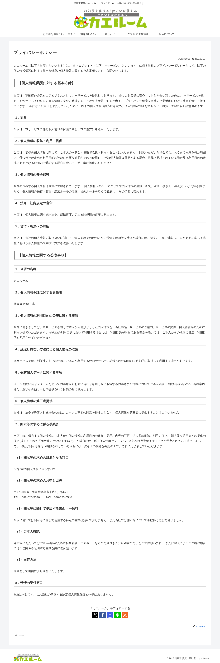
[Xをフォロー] (95, 615)
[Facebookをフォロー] (102, 615)
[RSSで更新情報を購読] (125, 615)
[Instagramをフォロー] (110, 615)
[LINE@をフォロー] (117, 615)
